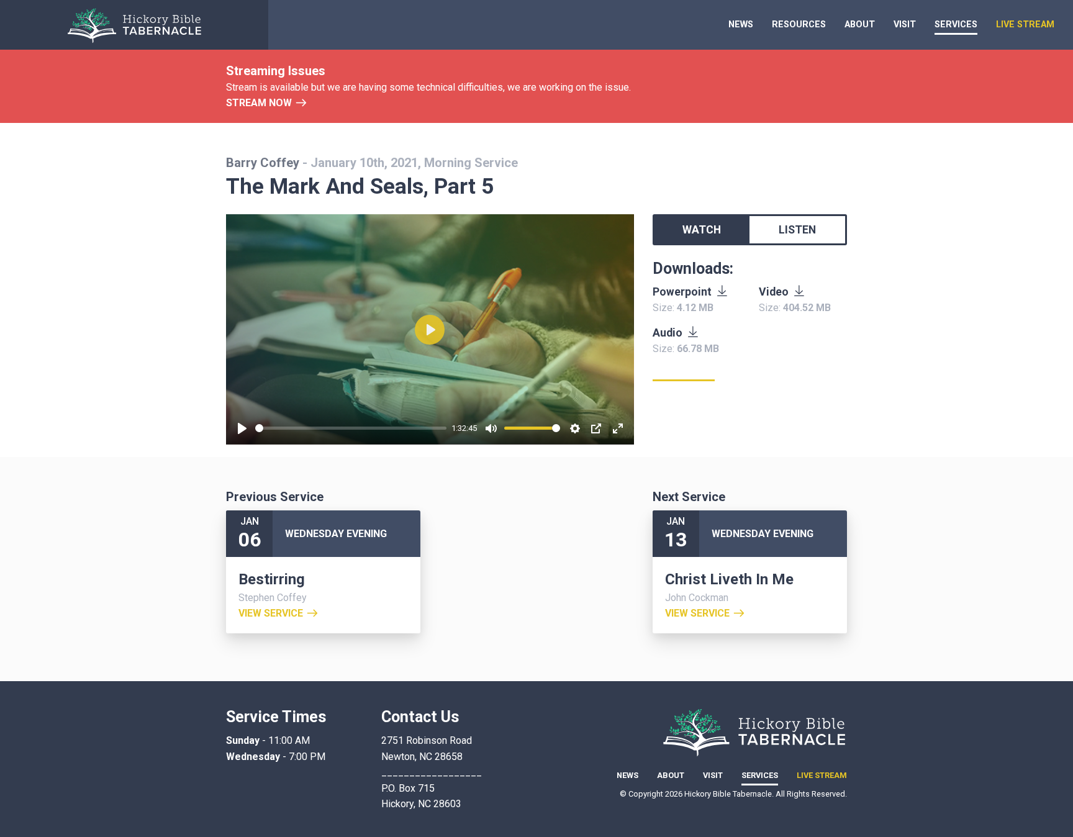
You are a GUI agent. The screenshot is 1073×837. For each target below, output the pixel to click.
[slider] (350, 428)
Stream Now (259, 103)
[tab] (701, 230)
